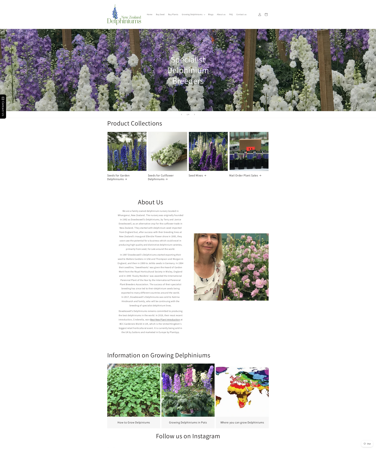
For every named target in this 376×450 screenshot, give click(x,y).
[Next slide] (194, 114)
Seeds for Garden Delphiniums (118, 177)
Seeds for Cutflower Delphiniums (161, 177)
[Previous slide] (181, 114)
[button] (193, 14)
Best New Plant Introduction (165, 319)
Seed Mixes (196, 175)
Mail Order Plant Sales (243, 175)
